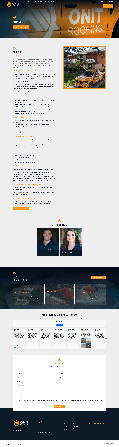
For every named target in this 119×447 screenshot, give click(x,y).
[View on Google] (15, 330)
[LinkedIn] (98, 423)
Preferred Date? (19, 389)
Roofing (65, 426)
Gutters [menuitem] (67, 6)
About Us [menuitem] (36, 6)
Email (61, 377)
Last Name (61, 373)
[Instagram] (92, 423)
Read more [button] (16, 347)
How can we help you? (20, 393)
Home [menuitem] (29, 6)
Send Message (59, 406)
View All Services (98, 277)
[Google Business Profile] (103, 423)
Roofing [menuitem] (45, 6)
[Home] (12, 4)
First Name (18, 373)
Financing (30, 1)
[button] (106, 338)
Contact (74, 433)
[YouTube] (95, 423)
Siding (64, 432)
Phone (18, 377)
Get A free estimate (20, 208)
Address (18, 381)
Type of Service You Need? (21, 385)
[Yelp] (100, 423)
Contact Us (107, 6)
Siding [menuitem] (74, 6)
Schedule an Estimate (40, 1)
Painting (65, 434)
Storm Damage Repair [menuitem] (55, 6)
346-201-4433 (109, 1)
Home (64, 423)
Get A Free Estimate (20, 27)
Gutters (65, 429)
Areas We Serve (52, 1)
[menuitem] (7, 444)
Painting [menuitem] (82, 6)
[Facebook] (89, 423)
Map (39, 427)
